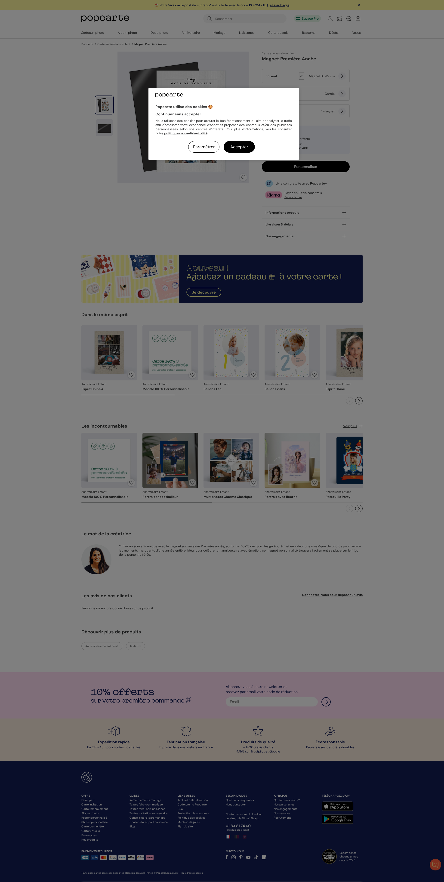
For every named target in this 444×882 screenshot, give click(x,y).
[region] (223, 124)
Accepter (239, 147)
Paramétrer (204, 147)
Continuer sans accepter (178, 114)
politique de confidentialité (185, 133)
